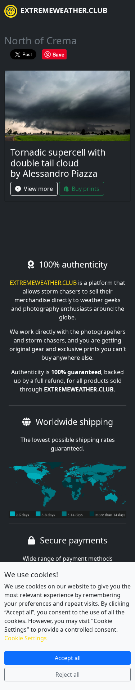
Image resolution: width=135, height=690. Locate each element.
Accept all (68, 658)
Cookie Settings (25, 638)
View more (37, 189)
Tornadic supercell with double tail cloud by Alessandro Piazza (57, 162)
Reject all (67, 674)
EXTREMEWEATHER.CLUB (63, 10)
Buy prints (84, 189)
